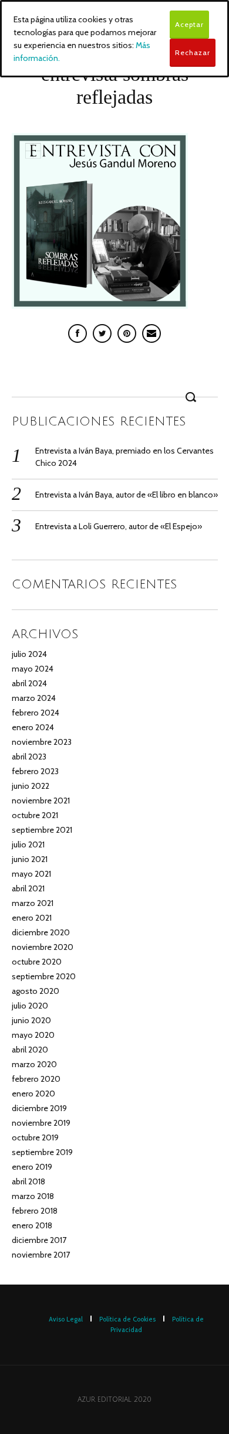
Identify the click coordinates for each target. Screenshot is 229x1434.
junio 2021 (30, 859)
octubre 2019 (35, 1137)
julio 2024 (29, 654)
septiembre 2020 (44, 976)
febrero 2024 (35, 712)
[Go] (193, 397)
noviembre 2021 (41, 800)
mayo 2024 (32, 668)
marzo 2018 (33, 1196)
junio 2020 (31, 1020)
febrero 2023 (35, 771)
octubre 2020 (37, 961)
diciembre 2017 (39, 1240)
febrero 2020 (36, 1079)
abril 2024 (29, 683)
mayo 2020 (33, 1035)
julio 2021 (28, 844)
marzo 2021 (32, 903)
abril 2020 (30, 1049)
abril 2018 (28, 1181)
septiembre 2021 (42, 830)
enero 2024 (33, 727)
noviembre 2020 (42, 947)
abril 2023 (29, 756)
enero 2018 (32, 1225)
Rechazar (192, 52)
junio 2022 (30, 786)
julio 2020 (30, 1005)
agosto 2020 (35, 991)
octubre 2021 (35, 815)
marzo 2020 (34, 1064)
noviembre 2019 (41, 1123)
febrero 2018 (35, 1210)
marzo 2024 (34, 698)
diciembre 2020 (41, 932)
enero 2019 (32, 1166)
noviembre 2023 (42, 742)
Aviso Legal (66, 1319)
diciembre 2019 (39, 1108)
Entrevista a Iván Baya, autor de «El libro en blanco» (126, 494)
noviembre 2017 (41, 1254)
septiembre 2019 (42, 1152)
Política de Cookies (127, 1319)
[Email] (151, 333)
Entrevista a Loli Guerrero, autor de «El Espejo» (118, 526)
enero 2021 (32, 917)
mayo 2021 (31, 873)
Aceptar (189, 24)
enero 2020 (33, 1093)
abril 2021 (28, 888)
